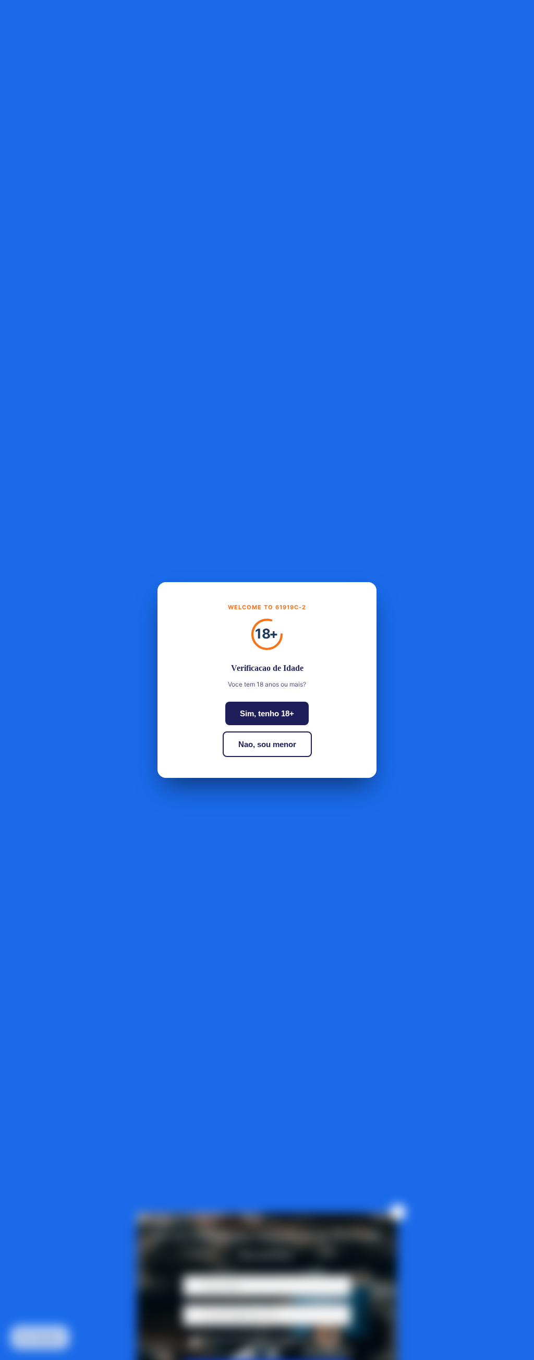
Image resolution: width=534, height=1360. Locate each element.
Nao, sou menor (267, 744)
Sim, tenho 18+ (267, 713)
